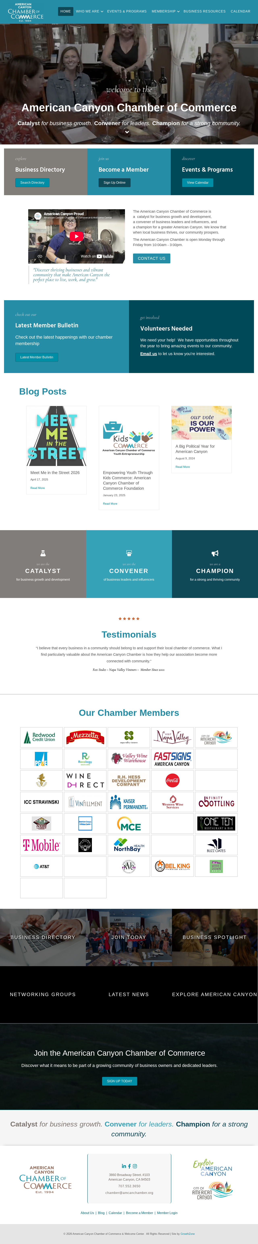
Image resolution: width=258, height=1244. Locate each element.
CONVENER (129, 571)
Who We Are (87, 11)
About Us (87, 1213)
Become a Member (139, 1213)
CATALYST (43, 571)
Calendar (241, 11)
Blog (101, 1213)
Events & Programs (127, 11)
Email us (148, 353)
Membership (164, 11)
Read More (37, 488)
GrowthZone (188, 1233)
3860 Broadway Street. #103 (129, 1175)
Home (65, 11)
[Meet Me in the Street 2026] (56, 435)
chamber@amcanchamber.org (129, 1193)
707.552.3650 (129, 1186)
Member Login (167, 1213)
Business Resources (205, 11)
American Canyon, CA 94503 (129, 1179)
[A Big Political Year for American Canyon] (202, 422)
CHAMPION (215, 571)
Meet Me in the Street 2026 (55, 472)
